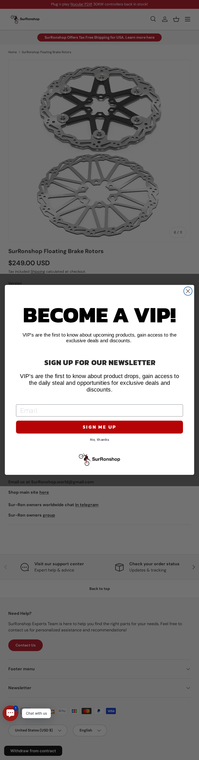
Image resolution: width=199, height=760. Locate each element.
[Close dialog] (188, 291)
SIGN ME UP (99, 427)
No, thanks (99, 439)
